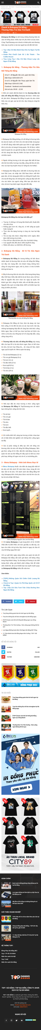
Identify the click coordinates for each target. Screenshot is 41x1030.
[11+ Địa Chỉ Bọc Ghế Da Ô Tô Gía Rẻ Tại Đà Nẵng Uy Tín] (6, 937)
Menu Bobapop (8, 466)
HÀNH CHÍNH (6, 878)
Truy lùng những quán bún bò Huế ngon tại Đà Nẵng (18, 613)
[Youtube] (22, 1020)
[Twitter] (16, 1020)
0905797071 (24, 1007)
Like (38, 647)
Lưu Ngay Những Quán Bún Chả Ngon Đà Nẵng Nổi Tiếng (20, 630)
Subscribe (37, 657)
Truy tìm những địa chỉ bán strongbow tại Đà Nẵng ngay (19, 616)
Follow (37, 652)
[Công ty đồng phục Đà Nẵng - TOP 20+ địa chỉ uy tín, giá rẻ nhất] (6, 928)
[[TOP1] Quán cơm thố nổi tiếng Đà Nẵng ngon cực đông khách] (6, 718)
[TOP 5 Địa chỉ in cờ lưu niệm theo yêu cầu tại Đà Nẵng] (6, 919)
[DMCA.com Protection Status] (31, 1020)
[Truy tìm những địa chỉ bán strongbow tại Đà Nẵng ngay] (6, 709)
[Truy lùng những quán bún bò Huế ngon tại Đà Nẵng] (6, 699)
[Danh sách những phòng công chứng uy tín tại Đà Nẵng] (6, 885)
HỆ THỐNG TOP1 (7, 945)
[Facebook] (6, 1020)
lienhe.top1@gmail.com (23, 1005)
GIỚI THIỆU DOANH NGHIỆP (11, 912)
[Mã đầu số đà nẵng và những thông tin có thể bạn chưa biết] (6, 904)
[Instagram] (11, 1020)
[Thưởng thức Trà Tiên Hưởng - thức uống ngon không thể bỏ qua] (6, 727)
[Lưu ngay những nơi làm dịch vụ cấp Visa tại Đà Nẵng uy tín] (6, 894)
